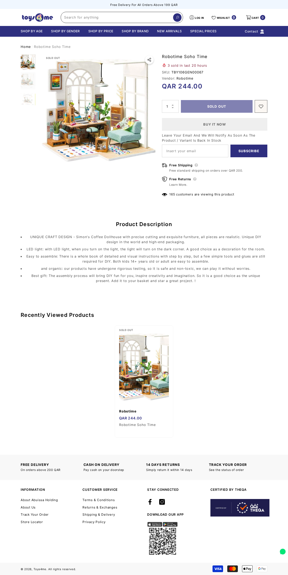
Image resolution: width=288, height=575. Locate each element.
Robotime (184, 78)
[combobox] (117, 17)
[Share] (149, 60)
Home (26, 47)
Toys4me (40, 569)
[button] (255, 17)
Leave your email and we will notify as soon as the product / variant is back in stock (208, 137)
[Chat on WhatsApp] (282, 550)
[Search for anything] (122, 17)
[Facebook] (150, 502)
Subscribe (248, 151)
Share (149, 60)
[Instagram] (162, 502)
